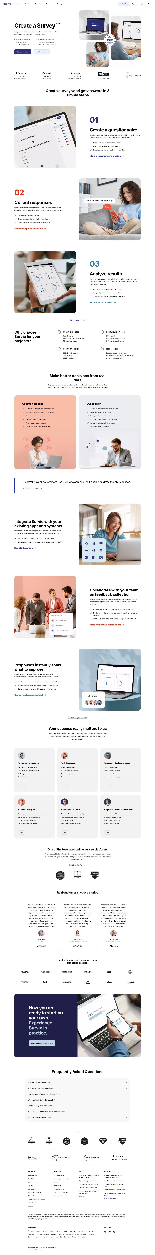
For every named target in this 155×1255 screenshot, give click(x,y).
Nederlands (80, 1231)
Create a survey (23, 52)
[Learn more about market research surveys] (107, 786)
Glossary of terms (59, 1189)
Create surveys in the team (77, 718)
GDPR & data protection (61, 1192)
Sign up (134, 4)
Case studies (32, 1203)
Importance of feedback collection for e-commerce (89, 1176)
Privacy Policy (32, 1196)
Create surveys (79, 1214)
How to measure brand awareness (114, 1181)
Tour (29, 1182)
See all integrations (23, 548)
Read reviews (75, 865)
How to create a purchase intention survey (115, 1194)
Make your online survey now (42, 1043)
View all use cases (110, 1198)
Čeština (30, 1231)
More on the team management (105, 624)
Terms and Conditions (34, 1192)
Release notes (32, 1175)
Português (31, 1234)
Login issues (57, 1185)
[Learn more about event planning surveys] (21, 832)
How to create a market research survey (114, 1185)
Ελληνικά (67, 1237)
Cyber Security (32, 1189)
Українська (91, 1234)
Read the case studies (31, 489)
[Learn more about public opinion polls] (107, 832)
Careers (30, 1206)
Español (51, 1231)
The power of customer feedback (89, 1184)
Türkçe (74, 1237)
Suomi (77, 1234)
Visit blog (82, 1196)
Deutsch (37, 1231)
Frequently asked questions (62, 1179)
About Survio (32, 1179)
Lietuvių (52, 1237)
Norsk (88, 1231)
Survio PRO (31, 1185)
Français (58, 1231)
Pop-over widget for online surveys (89, 1181)
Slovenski (44, 1237)
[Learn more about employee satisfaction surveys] (64, 786)
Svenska (83, 1234)
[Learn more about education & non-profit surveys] (64, 832)
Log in (142, 4)
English (45, 1231)
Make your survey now (77, 320)
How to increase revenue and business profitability (113, 1176)
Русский (53, 1234)
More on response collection (28, 228)
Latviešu (59, 1237)
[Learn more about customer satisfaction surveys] (21, 786)
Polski (94, 1231)
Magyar (72, 1231)
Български (81, 1237)
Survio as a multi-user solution (88, 1187)
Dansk (30, 1237)
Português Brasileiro (43, 1234)
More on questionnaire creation (105, 156)
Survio (37, 1247)
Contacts (56, 1182)
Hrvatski (36, 1237)
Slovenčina (69, 1234)
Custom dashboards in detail (28, 695)
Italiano (66, 1231)
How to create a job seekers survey (115, 1189)
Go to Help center (59, 1175)
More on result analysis (101, 302)
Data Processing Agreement (36, 1199)
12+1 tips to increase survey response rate (87, 1192)
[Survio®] (7, 4)
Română (61, 1234)
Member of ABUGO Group (35, 1250)
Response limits (58, 1196)
